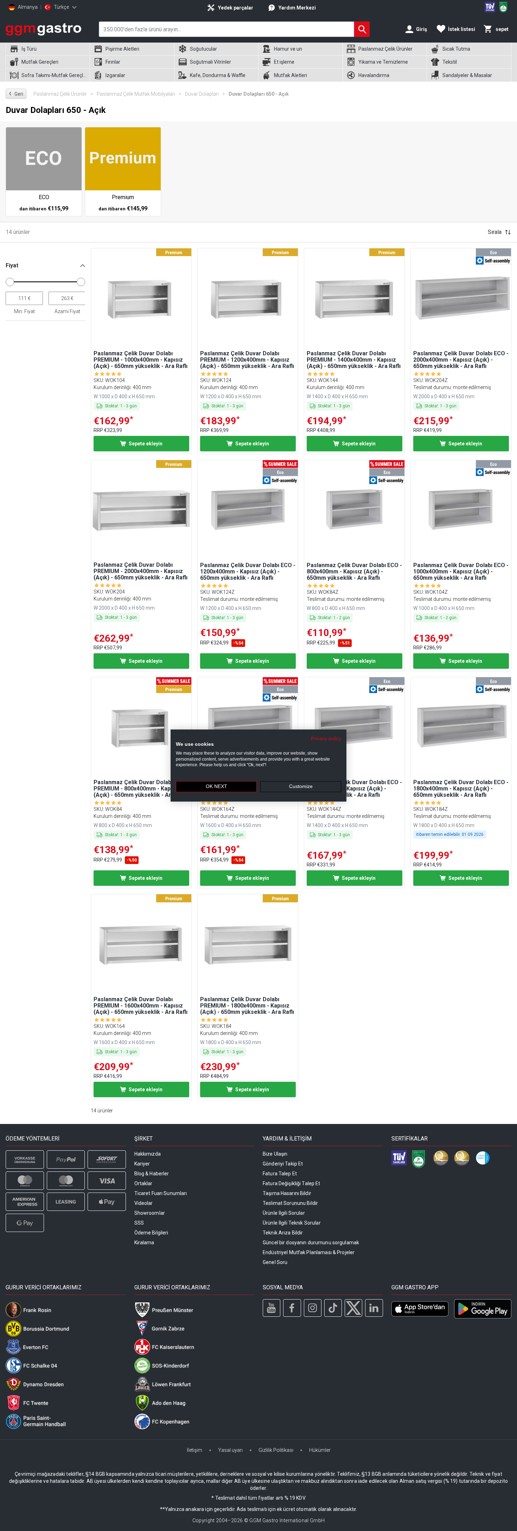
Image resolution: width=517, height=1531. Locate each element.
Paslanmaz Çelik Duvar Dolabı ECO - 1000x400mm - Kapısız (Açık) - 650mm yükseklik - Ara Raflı (461, 571)
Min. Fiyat (24, 311)
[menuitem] (48, 49)
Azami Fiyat (67, 311)
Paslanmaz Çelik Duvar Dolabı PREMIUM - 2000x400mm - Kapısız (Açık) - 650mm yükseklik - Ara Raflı (140, 571)
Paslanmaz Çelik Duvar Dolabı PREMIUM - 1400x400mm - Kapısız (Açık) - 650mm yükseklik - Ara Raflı (354, 359)
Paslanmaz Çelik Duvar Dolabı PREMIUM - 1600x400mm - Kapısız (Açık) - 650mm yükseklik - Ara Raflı (140, 1005)
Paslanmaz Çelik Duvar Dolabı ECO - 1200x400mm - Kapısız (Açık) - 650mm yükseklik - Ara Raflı (247, 571)
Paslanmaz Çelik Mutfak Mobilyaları (139, 94)
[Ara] (362, 29)
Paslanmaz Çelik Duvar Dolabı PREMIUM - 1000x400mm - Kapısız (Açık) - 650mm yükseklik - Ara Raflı (140, 359)
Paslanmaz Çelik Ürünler (63, 94)
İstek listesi (461, 29)
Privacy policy (326, 738)
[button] (45, 266)
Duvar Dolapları (205, 94)
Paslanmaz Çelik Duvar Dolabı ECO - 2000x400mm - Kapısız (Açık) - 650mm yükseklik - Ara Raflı (461, 359)
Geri (16, 93)
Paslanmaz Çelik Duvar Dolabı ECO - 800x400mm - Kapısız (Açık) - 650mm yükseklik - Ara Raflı (354, 571)
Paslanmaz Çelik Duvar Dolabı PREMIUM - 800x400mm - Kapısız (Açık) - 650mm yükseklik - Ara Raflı (140, 788)
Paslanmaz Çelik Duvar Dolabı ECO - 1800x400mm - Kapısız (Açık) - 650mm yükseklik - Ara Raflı (461, 788)
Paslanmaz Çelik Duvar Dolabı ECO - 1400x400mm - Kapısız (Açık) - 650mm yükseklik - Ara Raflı (354, 788)
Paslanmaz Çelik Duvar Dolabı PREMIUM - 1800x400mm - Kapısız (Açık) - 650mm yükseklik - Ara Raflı (247, 1005)
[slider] (10, 282)
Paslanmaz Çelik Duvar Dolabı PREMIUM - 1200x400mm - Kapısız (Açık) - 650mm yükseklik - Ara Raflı (247, 359)
